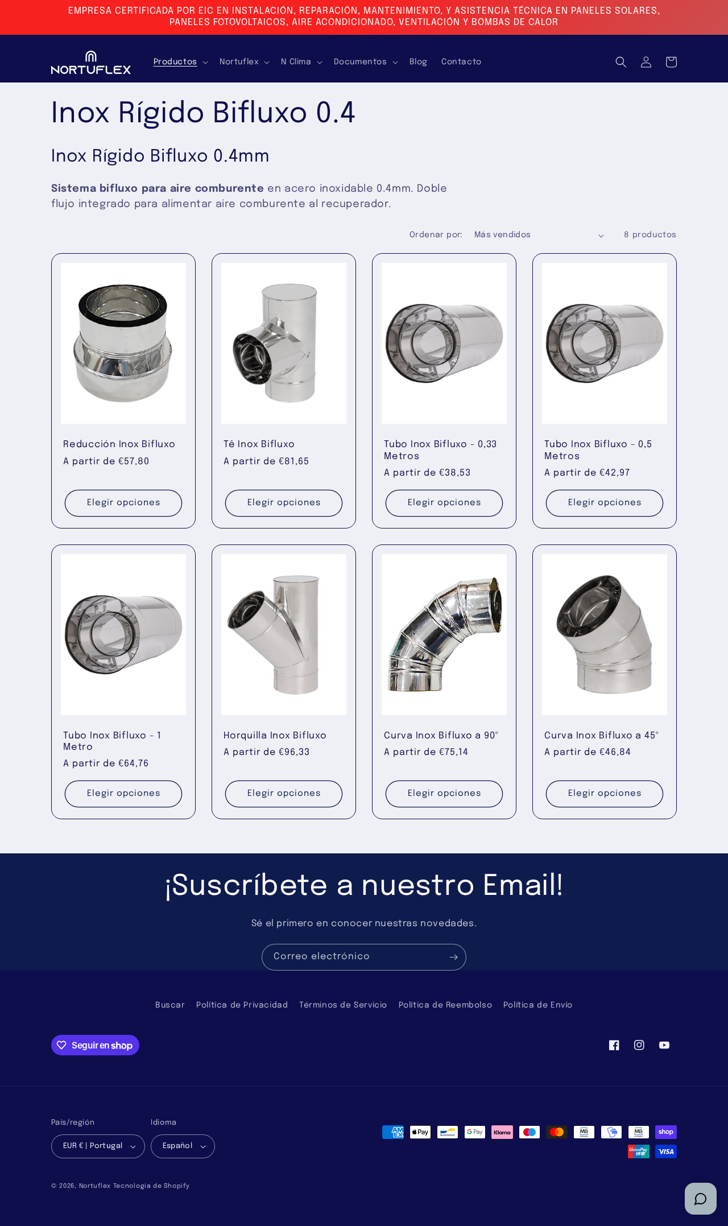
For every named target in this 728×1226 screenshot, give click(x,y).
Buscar (170, 1005)
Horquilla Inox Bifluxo (275, 736)
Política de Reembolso (446, 1005)
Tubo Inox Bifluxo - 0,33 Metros (440, 450)
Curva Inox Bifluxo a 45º (601, 736)
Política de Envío (538, 1005)
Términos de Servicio (343, 1005)
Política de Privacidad (242, 1005)
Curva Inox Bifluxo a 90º (441, 736)
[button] (180, 62)
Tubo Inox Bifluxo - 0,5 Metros (598, 450)
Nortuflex (95, 1186)
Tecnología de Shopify (151, 1186)
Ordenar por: (436, 235)
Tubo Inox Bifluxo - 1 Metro (112, 741)
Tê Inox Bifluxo (259, 444)
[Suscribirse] (453, 957)
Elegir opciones (123, 502)
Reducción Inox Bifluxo (119, 444)
